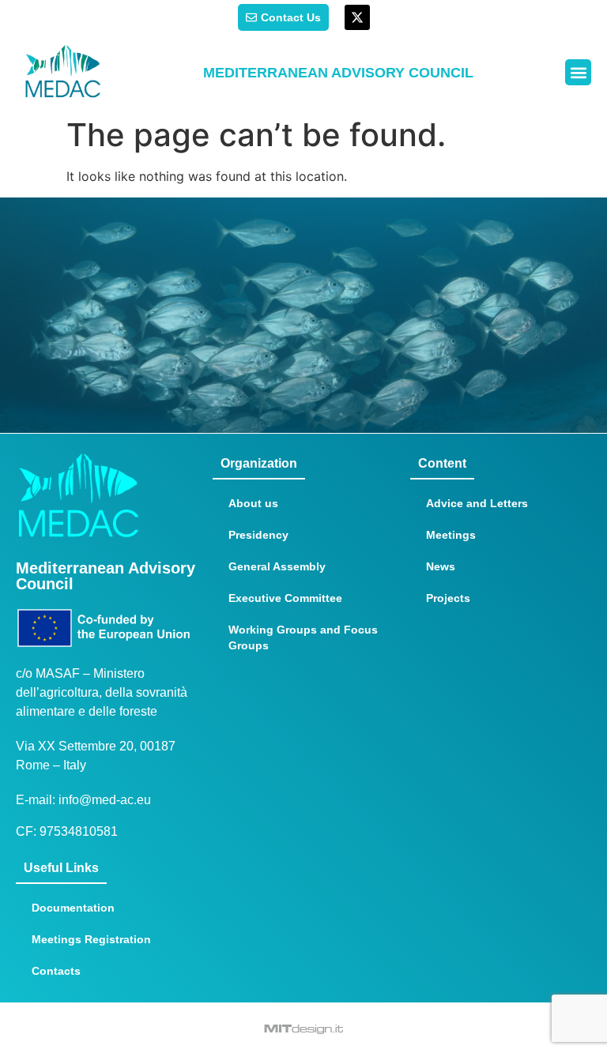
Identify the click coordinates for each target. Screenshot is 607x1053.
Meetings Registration (91, 939)
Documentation (73, 907)
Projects (448, 598)
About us (253, 503)
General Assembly (277, 566)
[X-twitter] (357, 17)
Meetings (451, 534)
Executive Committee (285, 598)
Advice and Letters (477, 503)
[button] (578, 72)
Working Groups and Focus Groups (303, 637)
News (440, 566)
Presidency (258, 534)
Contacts (56, 971)
